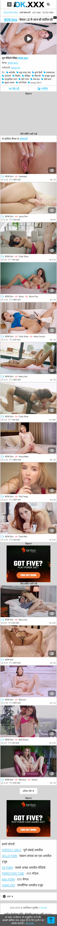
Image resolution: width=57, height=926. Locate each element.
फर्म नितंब (22, 82)
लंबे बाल (36, 79)
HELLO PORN (9, 856)
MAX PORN (8, 879)
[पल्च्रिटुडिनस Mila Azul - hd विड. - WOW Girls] (28, 681)
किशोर (17, 75)
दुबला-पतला (9, 82)
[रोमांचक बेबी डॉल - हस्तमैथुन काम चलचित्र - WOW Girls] (28, 641)
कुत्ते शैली (38, 72)
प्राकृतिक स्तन (10, 79)
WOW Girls (10, 19)
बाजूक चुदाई (49, 75)
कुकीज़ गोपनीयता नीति (13, 913)
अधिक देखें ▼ (28, 790)
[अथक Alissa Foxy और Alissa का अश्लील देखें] (28, 278)
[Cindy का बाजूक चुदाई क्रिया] (28, 398)
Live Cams (36, 12)
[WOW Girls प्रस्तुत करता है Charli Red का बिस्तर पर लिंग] (28, 518)
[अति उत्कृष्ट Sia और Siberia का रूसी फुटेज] (28, 761)
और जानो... (30, 923)
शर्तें (41, 913)
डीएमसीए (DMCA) (32, 913)
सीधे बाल (47, 79)
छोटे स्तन (25, 79)
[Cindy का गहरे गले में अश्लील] (28, 238)
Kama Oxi (15, 67)
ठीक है (51, 920)
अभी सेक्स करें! (25, 12)
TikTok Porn (47, 12)
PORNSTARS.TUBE (13, 873)
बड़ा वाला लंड (25, 72)
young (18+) (35, 82)
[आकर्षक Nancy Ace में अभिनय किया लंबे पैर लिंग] (28, 601)
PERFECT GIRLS (11, 850)
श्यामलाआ (50, 72)
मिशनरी (37, 75)
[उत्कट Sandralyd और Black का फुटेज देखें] (28, 158)
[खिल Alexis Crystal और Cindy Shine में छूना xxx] (28, 318)
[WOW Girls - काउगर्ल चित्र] (28, 721)
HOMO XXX (8, 885)
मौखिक (27, 75)
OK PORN (7, 867)
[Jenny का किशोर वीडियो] (28, 198)
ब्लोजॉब (11, 72)
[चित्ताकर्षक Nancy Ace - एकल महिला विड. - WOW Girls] (28, 358)
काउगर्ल (7, 75)
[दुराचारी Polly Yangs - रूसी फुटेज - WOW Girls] (28, 478)
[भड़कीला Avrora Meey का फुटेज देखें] (28, 438)
